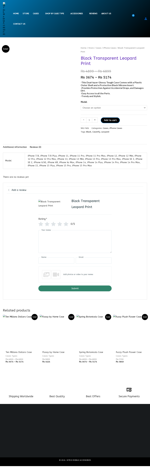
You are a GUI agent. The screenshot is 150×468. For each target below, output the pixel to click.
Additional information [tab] (15, 147)
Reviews (93, 13)
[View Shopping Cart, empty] (134, 18)
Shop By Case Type (54, 13)
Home (16, 13)
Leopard (105, 132)
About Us (106, 13)
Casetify (96, 132)
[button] (140, 19)
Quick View (19, 346)
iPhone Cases (109, 48)
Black (88, 132)
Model (84, 102)
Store (26, 13)
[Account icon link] (145, 18)
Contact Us (19, 24)
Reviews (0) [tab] (35, 147)
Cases (36, 13)
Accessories (76, 13)
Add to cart (110, 120)
